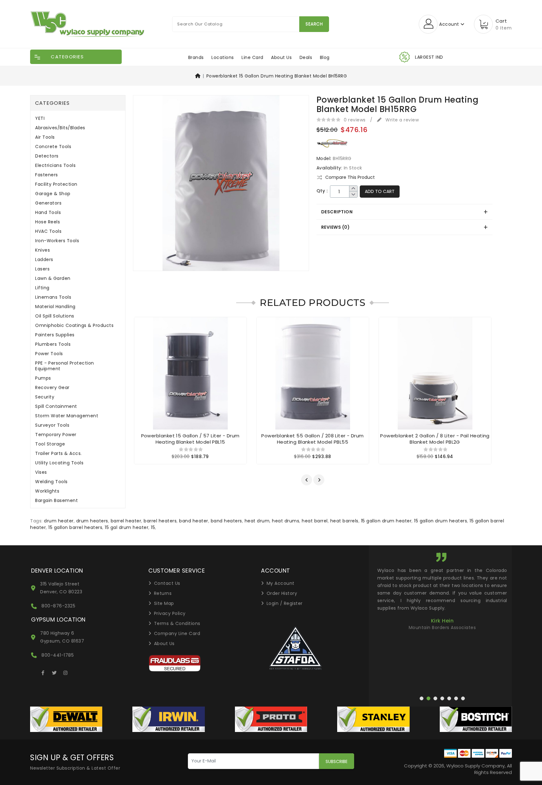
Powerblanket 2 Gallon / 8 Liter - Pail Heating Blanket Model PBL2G (435, 438)
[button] (306, 479)
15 (153, 527)
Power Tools (49, 354)
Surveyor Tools (52, 425)
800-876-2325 (58, 606)
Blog (325, 57)
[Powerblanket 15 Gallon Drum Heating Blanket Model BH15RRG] (221, 185)
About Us (281, 57)
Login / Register (285, 603)
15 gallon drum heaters (440, 521)
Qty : (322, 191)
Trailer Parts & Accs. (58, 454)
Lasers (42, 269)
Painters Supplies (55, 335)
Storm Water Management (66, 416)
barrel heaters (160, 521)
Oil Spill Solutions (54, 316)
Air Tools (45, 137)
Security (44, 397)
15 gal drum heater (126, 527)
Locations (222, 57)
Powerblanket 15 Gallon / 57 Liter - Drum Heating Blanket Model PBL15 (190, 438)
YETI (40, 118)
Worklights (47, 491)
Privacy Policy (170, 613)
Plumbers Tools (53, 344)
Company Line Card (177, 633)
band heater (193, 521)
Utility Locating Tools (59, 463)
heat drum (257, 521)
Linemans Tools (53, 297)
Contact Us (167, 583)
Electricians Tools (55, 165)
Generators (48, 203)
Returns (163, 593)
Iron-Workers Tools (57, 241)
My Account (281, 583)
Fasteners (46, 175)
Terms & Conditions (177, 623)
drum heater (59, 521)
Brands (196, 57)
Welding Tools (51, 482)
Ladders (44, 260)
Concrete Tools (53, 147)
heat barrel (315, 521)
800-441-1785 (57, 655)
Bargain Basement (56, 501)
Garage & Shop (53, 194)
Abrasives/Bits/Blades (60, 128)
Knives (42, 250)
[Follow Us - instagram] (65, 671)
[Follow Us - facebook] (43, 671)
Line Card (252, 57)
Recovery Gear (52, 388)
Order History (282, 593)
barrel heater (126, 521)
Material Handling (55, 307)
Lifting (42, 288)
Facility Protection (56, 184)
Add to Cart (380, 191)
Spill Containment (56, 406)
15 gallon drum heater (386, 521)
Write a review (401, 120)
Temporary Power (56, 435)
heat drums (285, 521)
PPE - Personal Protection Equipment (64, 366)
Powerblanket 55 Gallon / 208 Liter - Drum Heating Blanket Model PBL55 (312, 438)
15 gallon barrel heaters (75, 527)
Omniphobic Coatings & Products (74, 325)
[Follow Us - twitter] (54, 671)
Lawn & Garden (53, 278)
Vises (41, 472)
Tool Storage (50, 444)
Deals (306, 57)
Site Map (164, 603)
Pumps (43, 378)
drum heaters (92, 521)
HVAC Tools (48, 231)
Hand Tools (48, 213)
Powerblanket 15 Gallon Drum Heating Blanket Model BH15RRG (276, 76)
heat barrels (344, 521)
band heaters (226, 521)
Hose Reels (47, 222)
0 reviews (355, 120)
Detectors (47, 156)
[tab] (404, 211)
